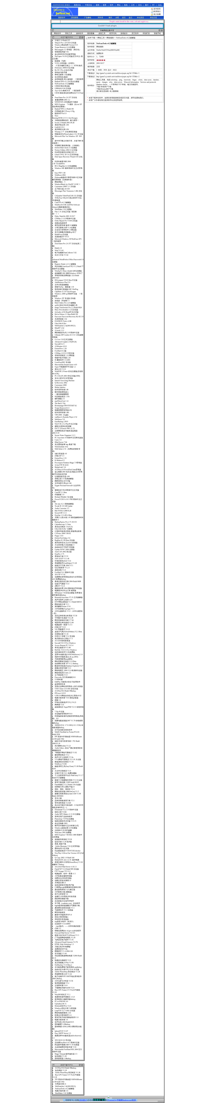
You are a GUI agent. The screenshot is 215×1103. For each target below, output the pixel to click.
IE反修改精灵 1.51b (62, 397)
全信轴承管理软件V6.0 (64, 714)
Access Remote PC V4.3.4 (64, 645)
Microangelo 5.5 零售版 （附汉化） (68, 50)
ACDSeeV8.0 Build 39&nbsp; (65, 691)
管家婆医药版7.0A (62, 52)
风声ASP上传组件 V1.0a (64, 757)
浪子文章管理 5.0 (61, 894)
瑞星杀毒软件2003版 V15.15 (65, 821)
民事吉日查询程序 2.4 (63, 1015)
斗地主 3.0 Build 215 (62, 40)
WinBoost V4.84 (61, 764)
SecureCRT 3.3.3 (61, 513)
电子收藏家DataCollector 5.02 (65, 253)
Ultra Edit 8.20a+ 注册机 (63, 529)
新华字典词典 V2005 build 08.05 (67, 782)
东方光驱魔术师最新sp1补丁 (65, 232)
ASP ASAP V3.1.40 (62, 559)
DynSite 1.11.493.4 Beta (63, 515)
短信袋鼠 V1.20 (61, 1056)
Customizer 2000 (61, 385)
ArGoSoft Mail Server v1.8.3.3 (65, 867)
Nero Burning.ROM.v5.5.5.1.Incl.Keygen (65, 117)
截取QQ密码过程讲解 (63, 426)
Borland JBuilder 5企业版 (64, 497)
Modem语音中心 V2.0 (63, 1006)
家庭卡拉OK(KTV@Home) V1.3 (67, 935)
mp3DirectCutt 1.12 (61, 401)
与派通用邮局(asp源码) (63, 659)
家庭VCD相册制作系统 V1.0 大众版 (68, 780)
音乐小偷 (58, 798)
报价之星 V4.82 (61, 812)
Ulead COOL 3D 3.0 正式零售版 (67, 155)
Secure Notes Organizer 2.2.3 (65, 435)
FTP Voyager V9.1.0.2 (63, 871)
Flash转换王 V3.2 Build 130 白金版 (68, 785)
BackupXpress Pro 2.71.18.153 (66, 522)
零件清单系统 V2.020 (63, 803)
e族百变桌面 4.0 (61, 454)
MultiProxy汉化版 (61, 234)
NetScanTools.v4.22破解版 (64, 84)
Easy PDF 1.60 (60, 173)
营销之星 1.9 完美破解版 (64, 479)
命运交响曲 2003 (61, 823)
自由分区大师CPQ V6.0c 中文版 (67, 969)
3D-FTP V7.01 (60, 575)
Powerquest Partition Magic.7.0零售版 (68, 463)
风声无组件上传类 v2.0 (63, 600)
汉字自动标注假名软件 (63, 730)
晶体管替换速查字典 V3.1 (64, 801)
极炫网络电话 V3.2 (62, 755)
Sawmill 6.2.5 (59, 344)
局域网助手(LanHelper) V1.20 (66, 563)
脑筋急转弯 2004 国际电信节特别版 (68, 588)
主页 (98, 67)
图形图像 (90, 33)
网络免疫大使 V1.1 (62, 604)
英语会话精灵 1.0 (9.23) (64, 527)
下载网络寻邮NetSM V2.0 (64, 988)
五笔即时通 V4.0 (61, 985)
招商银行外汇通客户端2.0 (64, 787)
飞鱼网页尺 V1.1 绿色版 (64, 910)
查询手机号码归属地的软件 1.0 (67, 1017)
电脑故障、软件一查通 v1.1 (65, 874)
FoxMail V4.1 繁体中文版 (64, 572)
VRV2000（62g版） (62, 415)
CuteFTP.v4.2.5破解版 (63, 202)
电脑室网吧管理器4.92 (63, 410)
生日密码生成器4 (61, 77)
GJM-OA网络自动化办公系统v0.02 (68, 696)
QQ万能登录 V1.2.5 (62, 568)
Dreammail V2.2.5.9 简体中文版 (66, 810)
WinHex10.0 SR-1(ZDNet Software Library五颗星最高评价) (66, 206)
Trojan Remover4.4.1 (62, 408)
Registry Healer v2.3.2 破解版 (65, 264)
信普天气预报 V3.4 (62, 584)
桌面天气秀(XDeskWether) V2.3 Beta (68, 632)
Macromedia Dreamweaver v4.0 (66, 365)
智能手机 (157, 33)
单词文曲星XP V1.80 (63, 648)
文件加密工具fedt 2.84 (63, 483)
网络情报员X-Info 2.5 (63, 673)
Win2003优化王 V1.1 (62, 995)
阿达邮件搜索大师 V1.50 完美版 (67, 1045)
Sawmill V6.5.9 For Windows (65, 643)
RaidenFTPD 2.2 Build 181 (64, 109)
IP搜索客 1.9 (59, 495)
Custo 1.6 (58, 440)
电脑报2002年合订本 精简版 (65, 590)
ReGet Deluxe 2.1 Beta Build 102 (66, 314)
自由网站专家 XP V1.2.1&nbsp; (66, 664)
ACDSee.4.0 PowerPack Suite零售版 (68, 470)
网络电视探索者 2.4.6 (63, 1013)
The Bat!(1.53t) (60, 403)
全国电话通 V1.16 (61, 634)
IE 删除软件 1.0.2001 (62, 360)
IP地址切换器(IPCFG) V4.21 (65, 702)
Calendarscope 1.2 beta (63, 524)
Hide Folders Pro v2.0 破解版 (65, 303)
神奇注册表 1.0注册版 (63, 75)
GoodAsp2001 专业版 (63, 362)
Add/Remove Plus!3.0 (62, 282)
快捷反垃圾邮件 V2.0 (63, 960)
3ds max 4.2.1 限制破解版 (64, 504)
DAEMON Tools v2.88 (63, 321)
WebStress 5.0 (60, 419)
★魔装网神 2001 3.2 (62, 100)
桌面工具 (101, 33)
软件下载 (91, 38)
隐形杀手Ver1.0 (60, 113)
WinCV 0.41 (59, 250)
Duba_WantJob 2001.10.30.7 (65, 216)
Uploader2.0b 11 (60, 1004)
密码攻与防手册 (61, 72)
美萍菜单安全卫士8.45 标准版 (66, 543)
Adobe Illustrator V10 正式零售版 (67, 846)
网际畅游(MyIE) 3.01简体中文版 (67, 333)
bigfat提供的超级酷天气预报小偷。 (68, 906)
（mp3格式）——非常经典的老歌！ (68, 926)
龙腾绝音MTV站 (61, 949)
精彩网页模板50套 (62, 899)
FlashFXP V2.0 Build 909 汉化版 (67, 869)
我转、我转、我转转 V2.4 (64, 789)
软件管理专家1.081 (62, 412)
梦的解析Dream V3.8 (62, 606)
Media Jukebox (60, 387)
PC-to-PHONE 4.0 (61, 1001)
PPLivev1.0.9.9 (60, 693)
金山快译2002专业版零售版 (65, 54)
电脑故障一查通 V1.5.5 (63, 625)
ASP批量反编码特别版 (64, 876)
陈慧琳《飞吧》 (61, 61)
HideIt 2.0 (58, 248)
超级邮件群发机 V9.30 (63, 839)
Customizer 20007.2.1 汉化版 (65, 186)
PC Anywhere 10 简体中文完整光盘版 (69, 438)
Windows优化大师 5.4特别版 (66, 1008)
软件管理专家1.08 (61, 390)
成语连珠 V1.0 (60, 570)
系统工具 (68, 33)
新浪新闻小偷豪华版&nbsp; (65, 999)
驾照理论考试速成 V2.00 (64, 623)
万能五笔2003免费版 (63, 947)
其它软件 (135, 33)
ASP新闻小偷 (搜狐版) (63, 892)
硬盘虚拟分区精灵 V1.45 (64, 762)
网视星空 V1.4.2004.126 (64, 951)
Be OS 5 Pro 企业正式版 (64, 70)
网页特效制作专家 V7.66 (64, 620)
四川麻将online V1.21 (63, 746)
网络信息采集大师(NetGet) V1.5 (67, 791)
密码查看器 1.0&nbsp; (63, 1058)
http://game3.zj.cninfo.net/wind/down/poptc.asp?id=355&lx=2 (117, 77)
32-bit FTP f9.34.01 (62, 465)
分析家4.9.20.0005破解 (63, 830)
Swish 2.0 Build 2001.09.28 (65, 123)
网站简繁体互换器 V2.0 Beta (66, 661)
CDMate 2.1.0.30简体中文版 (65, 219)
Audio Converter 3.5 (62, 508)
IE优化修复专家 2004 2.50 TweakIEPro (61, 162)
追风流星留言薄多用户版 (64, 885)
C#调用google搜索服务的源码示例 (68, 887)
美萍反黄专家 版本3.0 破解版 (66, 225)
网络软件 (57, 33)
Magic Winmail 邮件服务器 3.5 (66, 1054)
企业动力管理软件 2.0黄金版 (66, 230)
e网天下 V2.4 (60, 586)
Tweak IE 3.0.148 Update (63, 506)
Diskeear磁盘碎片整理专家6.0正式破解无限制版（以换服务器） (67, 178)
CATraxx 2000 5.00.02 (63, 533)
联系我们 (157, 11)
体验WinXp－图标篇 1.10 (64, 287)
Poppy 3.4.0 (59, 536)
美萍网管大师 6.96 (62, 129)
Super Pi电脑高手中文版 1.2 (65, 367)
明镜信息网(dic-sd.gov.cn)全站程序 (68, 931)
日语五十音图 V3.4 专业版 (65, 636)
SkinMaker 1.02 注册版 (63, 209)
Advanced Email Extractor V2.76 (66, 942)
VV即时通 (59, 679)
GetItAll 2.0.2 (59, 127)
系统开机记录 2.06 (62, 125)
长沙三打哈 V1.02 (62, 255)
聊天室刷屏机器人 (62, 392)
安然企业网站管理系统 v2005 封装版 (69, 686)
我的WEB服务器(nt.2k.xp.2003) (66, 657)
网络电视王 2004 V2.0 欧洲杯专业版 (68, 670)
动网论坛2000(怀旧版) (63, 878)
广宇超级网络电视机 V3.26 (65, 938)
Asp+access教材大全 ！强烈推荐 (68, 91)
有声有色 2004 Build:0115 (64, 1022)
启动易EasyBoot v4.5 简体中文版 (67, 1043)
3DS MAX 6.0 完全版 (63, 1040)
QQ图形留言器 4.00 (64, 476)
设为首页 (157, 9)
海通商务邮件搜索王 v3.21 (65, 997)
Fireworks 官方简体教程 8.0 (65, 677)
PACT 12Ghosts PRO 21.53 (65, 428)
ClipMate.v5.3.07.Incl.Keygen (65, 292)
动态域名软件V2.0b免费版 (65, 652)
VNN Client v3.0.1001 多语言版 (66, 689)
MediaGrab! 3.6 (60, 467)
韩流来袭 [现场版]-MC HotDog (67, 289)
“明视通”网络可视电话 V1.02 (66, 753)
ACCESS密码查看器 (62, 641)
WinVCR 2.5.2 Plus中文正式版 (66, 424)
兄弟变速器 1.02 (61, 319)
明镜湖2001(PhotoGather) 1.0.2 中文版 (69, 134)
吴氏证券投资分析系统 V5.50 (66, 616)
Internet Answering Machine (64, 381)
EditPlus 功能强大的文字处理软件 (67, 682)
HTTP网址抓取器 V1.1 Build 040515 (68, 602)
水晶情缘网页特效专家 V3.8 (65, 1047)
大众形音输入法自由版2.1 (64, 545)
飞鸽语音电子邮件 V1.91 (64, 940)
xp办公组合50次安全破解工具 (66, 305)
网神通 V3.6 (59, 705)
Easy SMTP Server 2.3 (63, 1033)
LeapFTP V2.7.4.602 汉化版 (65, 1011)
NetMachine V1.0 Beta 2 (63, 965)
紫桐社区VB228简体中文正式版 (67, 490)
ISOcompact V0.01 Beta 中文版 (66, 280)
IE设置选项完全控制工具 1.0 (65, 152)
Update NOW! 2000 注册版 (65, 549)
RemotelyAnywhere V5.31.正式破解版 (69, 597)
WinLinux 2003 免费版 (63, 832)
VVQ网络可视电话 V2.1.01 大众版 (68, 759)
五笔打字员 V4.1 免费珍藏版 (66, 773)
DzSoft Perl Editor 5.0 (62, 538)
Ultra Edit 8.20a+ (61, 323)
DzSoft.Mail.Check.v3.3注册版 (66, 148)
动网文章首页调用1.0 (63, 880)
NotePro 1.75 (59, 554)
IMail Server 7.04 (61, 442)
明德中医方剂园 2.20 (62, 358)
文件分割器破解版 (62, 285)
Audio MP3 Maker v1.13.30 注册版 (67, 814)
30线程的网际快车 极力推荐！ (67, 120)
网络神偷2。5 (60, 182)
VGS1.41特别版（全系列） (65, 63)
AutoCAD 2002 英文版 (63, 552)
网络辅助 (110, 38)
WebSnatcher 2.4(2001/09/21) (65, 326)
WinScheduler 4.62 (61, 447)
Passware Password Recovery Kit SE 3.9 (69, 317)
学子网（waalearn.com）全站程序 (67, 903)
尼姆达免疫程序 (61, 223)
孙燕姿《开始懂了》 (62, 301)
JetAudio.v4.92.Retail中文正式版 (67, 312)
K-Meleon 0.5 (59, 460)
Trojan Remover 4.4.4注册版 (65, 47)
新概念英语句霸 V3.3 (63, 668)
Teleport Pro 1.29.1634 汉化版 (65, 43)
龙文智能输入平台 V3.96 (64, 963)
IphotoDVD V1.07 (61, 1031)
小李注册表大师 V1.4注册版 (65, 228)
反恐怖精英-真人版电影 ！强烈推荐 (69, 79)
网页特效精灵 (60, 912)
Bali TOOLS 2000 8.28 (63, 511)
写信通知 (136, 98)
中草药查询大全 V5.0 (63, 561)
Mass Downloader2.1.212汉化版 (66, 310)
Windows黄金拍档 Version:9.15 (66, 45)
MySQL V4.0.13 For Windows (66, 650)
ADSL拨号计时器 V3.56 (64, 981)
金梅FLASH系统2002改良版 (66, 896)
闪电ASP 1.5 (59, 456)
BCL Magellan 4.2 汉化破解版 (66, 166)
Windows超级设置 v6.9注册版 (66, 828)
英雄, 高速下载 (60, 844)
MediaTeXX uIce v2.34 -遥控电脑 (67, 860)
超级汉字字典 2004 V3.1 (64, 565)
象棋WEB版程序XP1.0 (63, 915)
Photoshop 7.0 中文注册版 (64, 819)
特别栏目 (146, 33)
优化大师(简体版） (62, 917)
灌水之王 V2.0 (60, 369)
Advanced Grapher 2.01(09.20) (65, 342)
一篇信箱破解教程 (62, 394)
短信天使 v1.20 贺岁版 (63, 842)
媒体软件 (79, 33)
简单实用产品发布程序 (63, 817)
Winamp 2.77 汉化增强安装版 (66, 132)
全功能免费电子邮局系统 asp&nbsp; (68, 967)
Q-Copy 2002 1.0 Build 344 (64, 858)
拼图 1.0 (58, 700)
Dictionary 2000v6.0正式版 (64, 68)
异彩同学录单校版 (62, 919)
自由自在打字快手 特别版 (64, 547)
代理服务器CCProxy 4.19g (64, 111)
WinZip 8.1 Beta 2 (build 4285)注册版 (68, 271)
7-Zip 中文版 (59, 712)
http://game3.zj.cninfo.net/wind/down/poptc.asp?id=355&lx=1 (117, 73)
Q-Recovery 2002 (61, 383)
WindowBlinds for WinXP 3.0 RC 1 (67, 184)
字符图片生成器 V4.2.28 (64, 618)
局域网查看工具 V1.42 (63, 974)
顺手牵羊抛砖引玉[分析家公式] (67, 826)
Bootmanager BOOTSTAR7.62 (66, 406)
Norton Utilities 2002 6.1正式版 (66, 150)
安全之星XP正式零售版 (64, 378)
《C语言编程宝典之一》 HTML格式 (68, 66)
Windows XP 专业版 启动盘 (65, 298)
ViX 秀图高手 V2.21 (62, 629)
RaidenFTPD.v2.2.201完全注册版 (67, 82)
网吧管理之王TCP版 (62, 481)
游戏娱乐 (124, 33)
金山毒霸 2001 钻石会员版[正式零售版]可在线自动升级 (67, 473)
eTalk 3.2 (58, 928)
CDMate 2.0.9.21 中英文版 (64, 353)
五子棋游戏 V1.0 (61, 675)
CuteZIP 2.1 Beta (61, 492)
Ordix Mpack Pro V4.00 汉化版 (66, 221)
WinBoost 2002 (60, 175)
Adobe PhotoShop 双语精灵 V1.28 (67, 972)
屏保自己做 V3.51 (61, 556)
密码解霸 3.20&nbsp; (62, 1024)
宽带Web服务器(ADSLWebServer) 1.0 (68, 654)
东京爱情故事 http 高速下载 (65, 444)
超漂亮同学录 (60, 684)
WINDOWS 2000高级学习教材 (67, 102)
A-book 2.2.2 (59, 330)
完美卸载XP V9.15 (62, 237)
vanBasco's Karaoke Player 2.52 (66, 417)
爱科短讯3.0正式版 (62, 848)
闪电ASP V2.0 (60, 627)
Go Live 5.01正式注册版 (64, 339)
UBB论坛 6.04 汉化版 (63, 88)
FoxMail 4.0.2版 (60, 351)
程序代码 (112, 33)
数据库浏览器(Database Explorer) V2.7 (69, 666)
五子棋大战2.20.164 (62, 189)
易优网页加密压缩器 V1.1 (64, 908)
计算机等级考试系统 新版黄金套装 (68, 531)
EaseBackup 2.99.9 (61, 422)
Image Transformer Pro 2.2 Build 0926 (68, 308)
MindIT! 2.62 (59, 328)
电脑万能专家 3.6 (61, 1020)
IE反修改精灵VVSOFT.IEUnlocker (67, 851)
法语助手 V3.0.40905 (62, 924)
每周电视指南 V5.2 (62, 983)
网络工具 (101, 38)
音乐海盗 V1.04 (61, 954)
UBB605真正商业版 (62, 86)
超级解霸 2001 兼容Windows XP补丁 (69, 273)
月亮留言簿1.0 (60, 883)
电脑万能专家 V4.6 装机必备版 (66, 698)
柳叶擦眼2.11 (60, 399)
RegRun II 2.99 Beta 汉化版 (65, 540)
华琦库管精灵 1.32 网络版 (64, 355)
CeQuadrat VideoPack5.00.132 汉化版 (68, 196)
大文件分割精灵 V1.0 (63, 771)
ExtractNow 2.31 (61, 458)
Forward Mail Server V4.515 (65, 933)
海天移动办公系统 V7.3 (64, 639)
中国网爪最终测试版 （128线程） (68, 145)
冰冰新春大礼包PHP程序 (64, 901)
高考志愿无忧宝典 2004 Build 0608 (68, 581)
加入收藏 (157, 14)
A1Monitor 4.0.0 (61, 346)
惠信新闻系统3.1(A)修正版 (65, 890)
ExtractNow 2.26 (61, 349)
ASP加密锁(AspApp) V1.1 (64, 609)
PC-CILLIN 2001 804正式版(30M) (67, 376)
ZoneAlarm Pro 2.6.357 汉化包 (66, 97)
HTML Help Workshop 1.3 (65, 944)
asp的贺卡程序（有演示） (65, 921)
